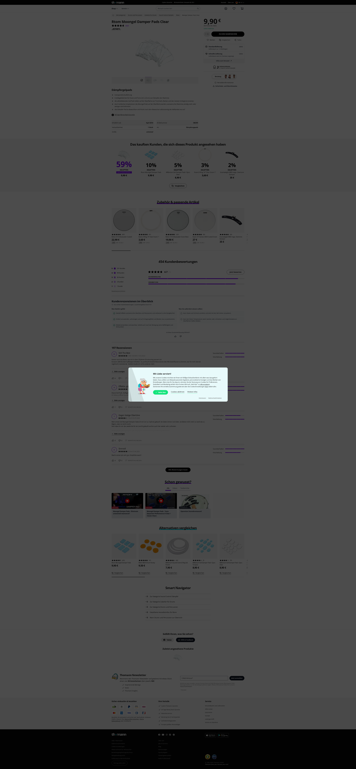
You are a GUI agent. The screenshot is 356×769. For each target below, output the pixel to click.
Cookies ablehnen (177, 392)
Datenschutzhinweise (214, 398)
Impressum (202, 398)
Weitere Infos (192, 392)
